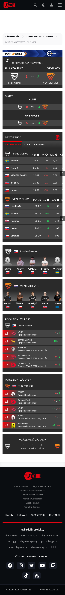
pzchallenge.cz (49, 541)
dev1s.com (11, 535)
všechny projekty (53, 547)
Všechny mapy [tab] (12, 144)
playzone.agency (28, 541)
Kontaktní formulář (32, 507)
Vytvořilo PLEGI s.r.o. (49, 590)
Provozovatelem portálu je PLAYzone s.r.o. (32, 486)
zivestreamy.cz (39, 547)
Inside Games (14, 83)
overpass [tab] (39, 144)
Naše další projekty (32, 529)
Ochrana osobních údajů (32, 494)
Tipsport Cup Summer (39, 36)
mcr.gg (12, 541)
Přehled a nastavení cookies (32, 490)
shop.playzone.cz (18, 547)
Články (9, 515)
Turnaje (22, 515)
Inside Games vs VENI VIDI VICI (20, 42)
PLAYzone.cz (25, 590)
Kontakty (54, 515)
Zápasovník (12, 36)
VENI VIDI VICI (50, 83)
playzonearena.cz (50, 535)
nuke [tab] (27, 144)
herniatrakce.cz (29, 535)
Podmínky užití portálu (32, 499)
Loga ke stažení (32, 503)
